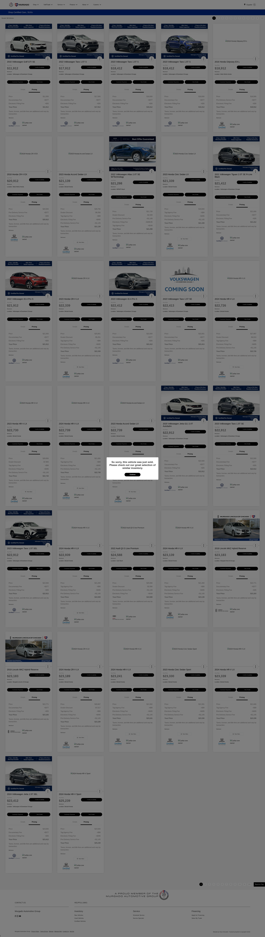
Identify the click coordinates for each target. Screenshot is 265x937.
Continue (132, 474)
